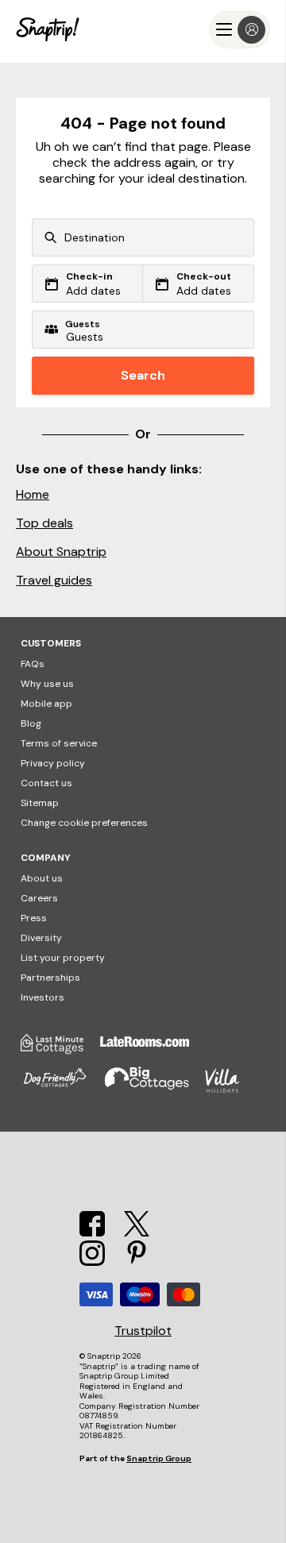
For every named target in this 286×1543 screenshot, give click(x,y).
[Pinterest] (136, 1261)
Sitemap (40, 803)
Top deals (44, 523)
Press (34, 918)
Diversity (41, 938)
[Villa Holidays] (230, 1089)
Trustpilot (143, 1331)
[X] (136, 1232)
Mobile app (46, 703)
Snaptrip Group (158, 1458)
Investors (42, 997)
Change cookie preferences (84, 822)
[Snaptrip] (47, 29)
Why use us (47, 683)
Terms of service (59, 743)
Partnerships (50, 977)
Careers (39, 898)
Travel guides (54, 580)
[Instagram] (92, 1261)
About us (42, 878)
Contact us (46, 783)
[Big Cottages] (155, 1089)
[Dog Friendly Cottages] (63, 1089)
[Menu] (239, 29)
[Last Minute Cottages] (60, 1050)
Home (32, 494)
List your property (63, 957)
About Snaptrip (61, 551)
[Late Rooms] (152, 1050)
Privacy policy (53, 763)
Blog (31, 723)
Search (143, 375)
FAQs (32, 664)
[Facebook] (92, 1232)
